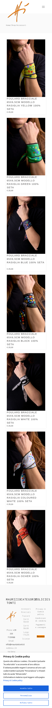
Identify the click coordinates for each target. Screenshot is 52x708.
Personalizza (26, 696)
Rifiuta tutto (26, 703)
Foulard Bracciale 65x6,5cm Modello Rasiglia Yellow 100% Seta (24, 103)
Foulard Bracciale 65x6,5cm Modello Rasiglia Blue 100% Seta (25, 260)
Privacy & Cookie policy (12, 680)
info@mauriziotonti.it (15, 644)
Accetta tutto (26, 688)
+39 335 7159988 (12, 633)
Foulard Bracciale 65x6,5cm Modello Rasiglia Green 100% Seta (23, 182)
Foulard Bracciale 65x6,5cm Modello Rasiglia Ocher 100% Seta (23, 574)
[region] (26, 680)
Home (8, 25)
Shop (13, 25)
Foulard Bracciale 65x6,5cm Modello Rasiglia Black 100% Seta (22, 339)
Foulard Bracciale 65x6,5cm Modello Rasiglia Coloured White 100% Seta (22, 496)
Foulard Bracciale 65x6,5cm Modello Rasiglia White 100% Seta (22, 417)
